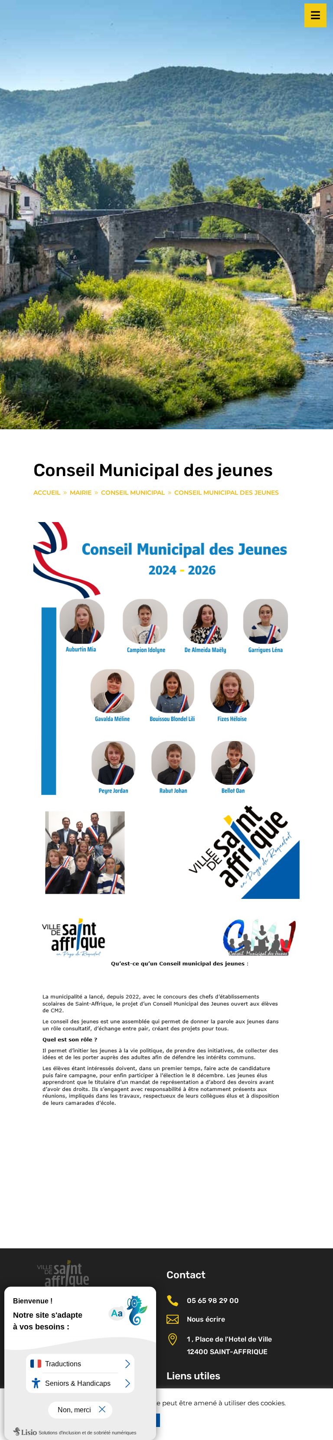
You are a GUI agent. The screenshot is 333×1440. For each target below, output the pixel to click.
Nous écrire (206, 1319)
